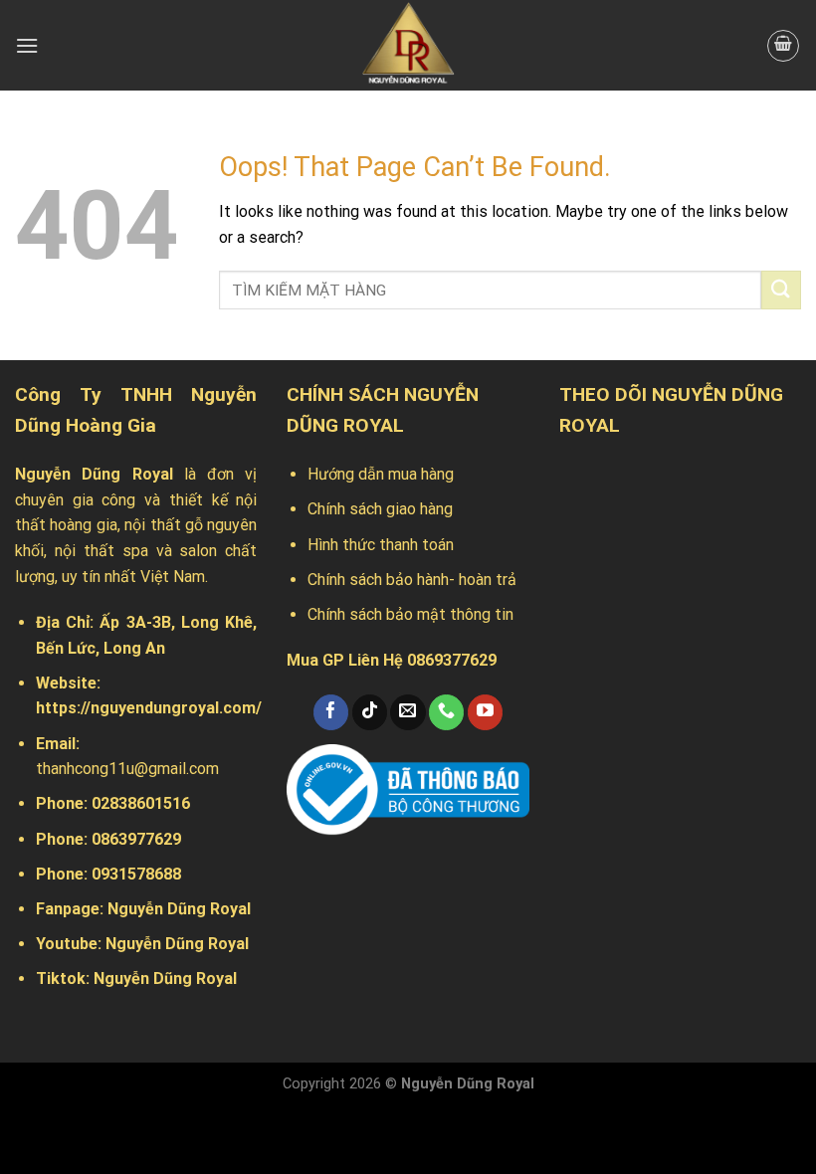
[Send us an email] (407, 712)
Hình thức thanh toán (380, 544)
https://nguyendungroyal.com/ (149, 707)
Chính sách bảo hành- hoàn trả (411, 579)
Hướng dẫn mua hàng (380, 474)
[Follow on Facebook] (330, 712)
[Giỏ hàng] (783, 46)
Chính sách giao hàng (380, 508)
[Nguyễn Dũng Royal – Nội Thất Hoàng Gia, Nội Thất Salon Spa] (408, 45)
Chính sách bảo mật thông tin (410, 614)
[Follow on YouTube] (485, 712)
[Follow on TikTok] (369, 712)
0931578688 (136, 874)
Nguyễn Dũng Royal (179, 908)
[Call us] (446, 712)
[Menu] (27, 45)
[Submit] (781, 290)
